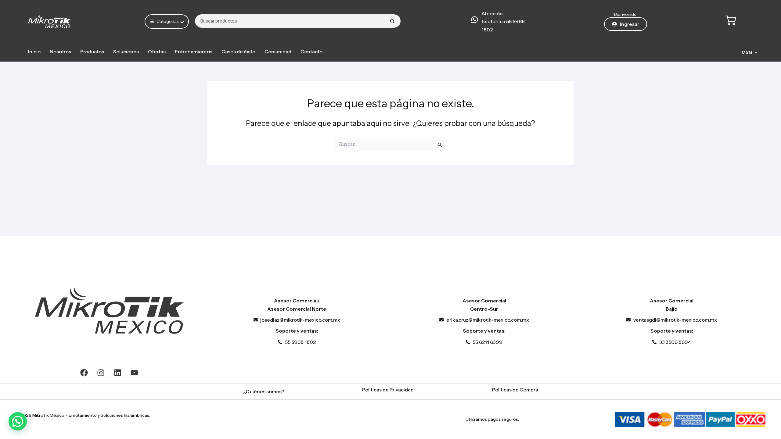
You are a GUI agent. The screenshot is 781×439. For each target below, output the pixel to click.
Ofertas (157, 51)
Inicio (34, 51)
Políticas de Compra (515, 390)
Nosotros (60, 51)
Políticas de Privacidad (388, 390)
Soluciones (126, 51)
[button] (18, 421)
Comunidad (278, 51)
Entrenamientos (193, 51)
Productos (92, 51)
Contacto (311, 51)
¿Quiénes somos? (263, 391)
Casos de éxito (238, 51)
